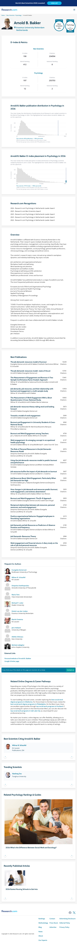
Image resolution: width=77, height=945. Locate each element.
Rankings (41, 919)
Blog (40, 927)
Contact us (70, 670)
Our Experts (42, 940)
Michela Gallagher (18, 645)
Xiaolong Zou (17, 774)
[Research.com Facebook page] (70, 912)
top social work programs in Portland (49, 706)
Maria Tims (16, 595)
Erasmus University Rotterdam (30, 27)
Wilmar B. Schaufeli (18, 577)
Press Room (53, 923)
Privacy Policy (64, 927)
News (40, 932)
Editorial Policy (64, 923)
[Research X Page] (74, 912)
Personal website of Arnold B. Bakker (18, 658)
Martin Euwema (17, 619)
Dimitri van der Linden (20, 611)
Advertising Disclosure (67, 919)
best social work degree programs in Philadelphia (28, 704)
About (40, 936)
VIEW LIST (54, 3)
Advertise (52, 927)
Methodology (43, 923)
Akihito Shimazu (17, 637)
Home (3, 15)
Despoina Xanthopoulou (20, 586)
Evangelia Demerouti (19, 570)
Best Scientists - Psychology (14, 15)
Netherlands (22, 30)
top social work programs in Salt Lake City (25, 711)
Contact (52, 919)
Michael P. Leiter (17, 603)
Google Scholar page (12, 661)
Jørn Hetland (16, 628)
